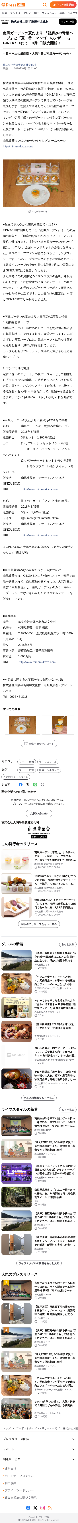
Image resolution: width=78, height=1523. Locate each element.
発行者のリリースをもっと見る (39, 924)
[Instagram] (42, 1508)
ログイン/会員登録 (63, 4)
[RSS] (50, 1508)
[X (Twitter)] (28, 784)
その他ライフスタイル (15, 776)
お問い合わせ (39, 813)
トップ (7, 1428)
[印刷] (42, 784)
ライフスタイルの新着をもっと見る (39, 1263)
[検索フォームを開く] (44, 5)
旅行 (36, 13)
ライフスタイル (48, 761)
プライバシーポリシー (18, 1490)
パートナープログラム (18, 1475)
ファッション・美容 (53, 13)
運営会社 (9, 1468)
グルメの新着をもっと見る (39, 1097)
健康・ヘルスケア (49, 770)
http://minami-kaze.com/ (18, 146)
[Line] (35, 784)
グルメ (27, 13)
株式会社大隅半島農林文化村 (19, 64)
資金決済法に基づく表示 (20, 1497)
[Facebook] (20, 784)
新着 (4, 13)
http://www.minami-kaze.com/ (40, 489)
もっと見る (67, 944)
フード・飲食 (26, 761)
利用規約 (9, 1483)
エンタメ (15, 13)
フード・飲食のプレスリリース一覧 (36, 1428)
